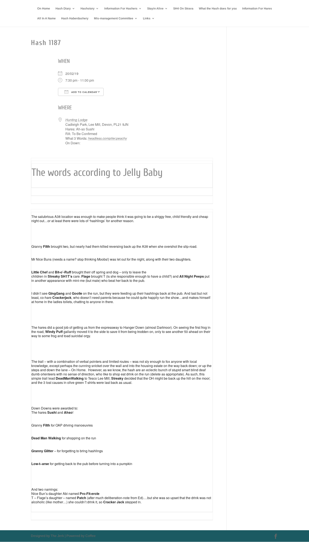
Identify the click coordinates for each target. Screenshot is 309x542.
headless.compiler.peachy (107, 138)
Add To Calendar (83, 92)
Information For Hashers (120, 8)
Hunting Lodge (76, 119)
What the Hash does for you (218, 8)
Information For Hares (257, 8)
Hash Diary (63, 8)
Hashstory (88, 8)
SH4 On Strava (183, 8)
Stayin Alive (155, 8)
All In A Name (46, 18)
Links (147, 18)
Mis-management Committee (113, 18)
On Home (43, 8)
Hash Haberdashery (74, 18)
